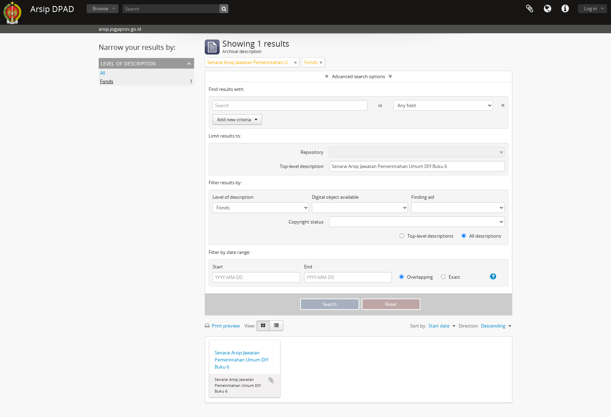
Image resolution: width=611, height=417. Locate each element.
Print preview (225, 326)
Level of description (128, 63)
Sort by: (418, 326)
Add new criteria (234, 119)
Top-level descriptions (429, 236)
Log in (590, 8)
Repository (312, 152)
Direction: (469, 326)
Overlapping (419, 277)
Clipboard (530, 9)
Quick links (565, 9)
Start (218, 266)
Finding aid (422, 197)
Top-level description (302, 166)
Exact (454, 277)
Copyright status (306, 222)
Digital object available (335, 197)
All (102, 73)
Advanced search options (358, 76)
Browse (100, 8)
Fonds (106, 81)
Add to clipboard (271, 380)
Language (547, 9)
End (308, 266)
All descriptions (484, 236)
